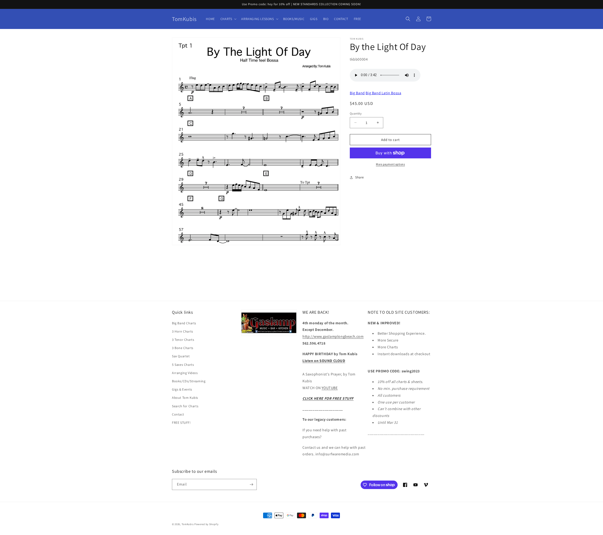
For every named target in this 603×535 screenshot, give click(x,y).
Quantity (356, 113)
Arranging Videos (185, 373)
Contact (178, 414)
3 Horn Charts (182, 331)
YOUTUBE (330, 387)
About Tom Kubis (185, 397)
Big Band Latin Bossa (383, 92)
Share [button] (359, 177)
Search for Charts (185, 406)
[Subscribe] (251, 484)
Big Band (357, 92)
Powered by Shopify (206, 524)
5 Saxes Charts (183, 364)
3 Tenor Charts (183, 339)
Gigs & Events (182, 389)
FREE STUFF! (181, 422)
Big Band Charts (184, 323)
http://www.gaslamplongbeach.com (333, 336)
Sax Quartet (181, 356)
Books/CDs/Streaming (188, 381)
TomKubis (188, 524)
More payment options (390, 164)
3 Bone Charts (182, 348)
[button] (228, 19)
